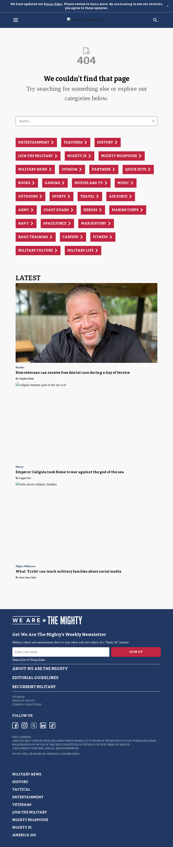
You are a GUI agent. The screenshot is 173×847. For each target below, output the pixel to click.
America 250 (24, 835)
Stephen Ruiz (26, 378)
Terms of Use (19, 659)
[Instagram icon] (24, 725)
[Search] (153, 121)
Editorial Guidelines (35, 677)
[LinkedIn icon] (43, 725)
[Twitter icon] (34, 725)
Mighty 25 (22, 827)
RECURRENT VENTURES (29, 748)
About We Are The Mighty (40, 668)
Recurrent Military (34, 686)
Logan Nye (25, 478)
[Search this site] (155, 20)
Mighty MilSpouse (25, 566)
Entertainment (27, 797)
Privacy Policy (53, 4)
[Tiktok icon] (52, 725)
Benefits (20, 367)
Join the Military (29, 812)
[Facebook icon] (15, 725)
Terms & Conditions (26, 704)
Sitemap (18, 696)
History (20, 467)
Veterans (21, 805)
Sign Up (136, 652)
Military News (26, 774)
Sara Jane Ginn (27, 577)
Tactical (21, 789)
